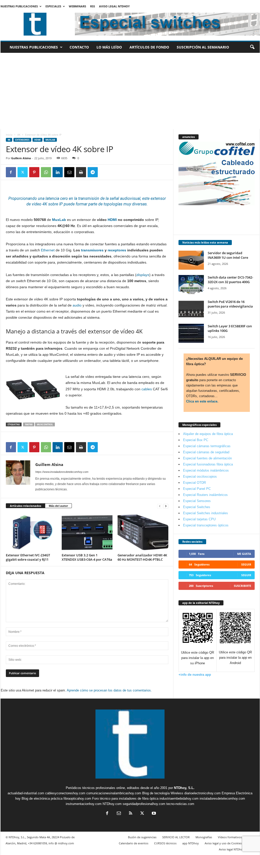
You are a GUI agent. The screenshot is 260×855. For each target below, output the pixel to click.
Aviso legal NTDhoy (114, 6)
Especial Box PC (195, 440)
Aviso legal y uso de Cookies (223, 843)
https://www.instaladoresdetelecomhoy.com (61, 471)
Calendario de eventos (133, 843)
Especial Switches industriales (205, 513)
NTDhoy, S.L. (184, 788)
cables (146, 389)
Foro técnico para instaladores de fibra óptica (125, 798)
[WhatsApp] (46, 172)
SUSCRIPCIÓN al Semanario (203, 47)
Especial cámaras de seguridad (206, 452)
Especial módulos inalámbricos (206, 470)
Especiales (53, 6)
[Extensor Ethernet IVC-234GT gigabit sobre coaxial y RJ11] (31, 532)
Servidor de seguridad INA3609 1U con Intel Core (228, 255)
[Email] (69, 172)
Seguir (246, 564)
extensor (158, 198)
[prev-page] (159, 506)
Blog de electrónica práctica (42, 798)
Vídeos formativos (230, 837)
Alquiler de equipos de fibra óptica (208, 434)
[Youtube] (153, 814)
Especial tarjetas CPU (199, 519)
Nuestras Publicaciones (19, 6)
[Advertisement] (130, 90)
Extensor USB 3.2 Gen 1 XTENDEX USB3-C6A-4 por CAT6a (87, 557)
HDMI (37, 139)
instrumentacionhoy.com (84, 804)
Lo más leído (109, 47)
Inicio (9, 134)
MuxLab (50, 139)
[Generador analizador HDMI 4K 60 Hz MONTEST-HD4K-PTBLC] (143, 532)
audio (77, 305)
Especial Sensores (197, 501)
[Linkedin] (58, 172)
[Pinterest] (34, 172)
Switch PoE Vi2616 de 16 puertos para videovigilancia (230, 304)
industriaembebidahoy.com (179, 798)
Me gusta (244, 554)
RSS (92, 6)
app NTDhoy (190, 843)
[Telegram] (93, 172)
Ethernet (48, 250)
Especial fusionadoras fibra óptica (208, 464)
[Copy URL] (104, 172)
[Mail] (119, 814)
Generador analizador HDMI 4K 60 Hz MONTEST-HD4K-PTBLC (142, 557)
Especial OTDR (194, 483)
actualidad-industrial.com (26, 793)
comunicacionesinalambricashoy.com (113, 793)
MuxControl (45, 424)
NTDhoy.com (112, 804)
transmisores (92, 250)
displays (142, 275)
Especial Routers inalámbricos (205, 495)
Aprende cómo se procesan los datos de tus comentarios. (109, 690)
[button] (252, 47)
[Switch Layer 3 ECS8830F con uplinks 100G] (191, 333)
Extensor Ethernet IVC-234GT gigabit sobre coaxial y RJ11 (28, 557)
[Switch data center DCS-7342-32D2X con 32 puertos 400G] (191, 284)
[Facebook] (11, 172)
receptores (117, 250)
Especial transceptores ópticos (206, 525)
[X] (23, 172)
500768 (28, 424)
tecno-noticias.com (180, 804)
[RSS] (130, 814)
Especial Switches (196, 507)
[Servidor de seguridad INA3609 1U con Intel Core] (191, 260)
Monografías (204, 837)
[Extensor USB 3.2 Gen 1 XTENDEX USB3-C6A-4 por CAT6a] (87, 532)
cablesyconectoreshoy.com (65, 793)
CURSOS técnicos (165, 843)
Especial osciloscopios (200, 476)
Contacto (79, 47)
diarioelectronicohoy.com (202, 793)
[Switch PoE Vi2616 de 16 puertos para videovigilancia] (191, 308)
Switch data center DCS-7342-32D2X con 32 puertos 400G (230, 279)
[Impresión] (81, 172)
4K (18, 134)
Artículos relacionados (25, 506)
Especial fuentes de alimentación (207, 458)
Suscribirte (242, 586)
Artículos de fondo (149, 47)
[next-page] (165, 506)
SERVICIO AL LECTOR (176, 837)
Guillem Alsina (21, 158)
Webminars (77, 6)
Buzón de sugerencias (142, 837)
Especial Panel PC (197, 489)
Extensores (22, 139)
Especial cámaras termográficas (207, 446)
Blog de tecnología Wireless (162, 793)
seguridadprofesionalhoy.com (144, 804)
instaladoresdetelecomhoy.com (222, 798)
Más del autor (58, 506)
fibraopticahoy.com (77, 798)
